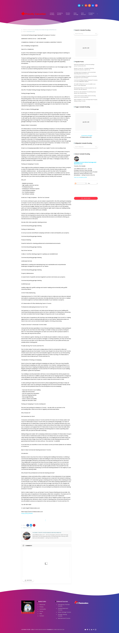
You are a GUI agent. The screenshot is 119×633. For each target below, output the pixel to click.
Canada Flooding (52, 13)
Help (40, 613)
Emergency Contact (91, 13)
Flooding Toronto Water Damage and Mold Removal (85, 163)
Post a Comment (27, 527)
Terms (41, 611)
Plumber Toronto (68, 13)
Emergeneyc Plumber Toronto (64, 605)
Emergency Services (60, 13)
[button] (28, 525)
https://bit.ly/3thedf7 (27, 513)
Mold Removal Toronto (64, 618)
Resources (42, 604)
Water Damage (76, 13)
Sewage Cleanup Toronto (62, 615)
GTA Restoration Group (40, 629)
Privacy (41, 607)
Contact (41, 616)
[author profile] (27, 536)
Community (42, 609)
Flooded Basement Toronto (63, 609)
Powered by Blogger (86, 135)
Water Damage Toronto (64, 612)
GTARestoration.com (58, 629)
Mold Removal (83, 13)
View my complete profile (80, 177)
